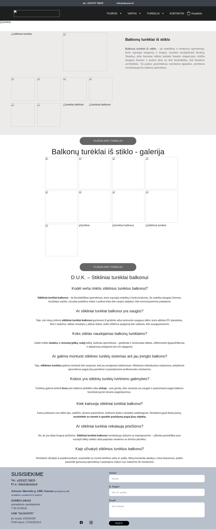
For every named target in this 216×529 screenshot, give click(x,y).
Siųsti (119, 523)
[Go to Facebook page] (81, 522)
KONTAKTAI (177, 13)
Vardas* (113, 473)
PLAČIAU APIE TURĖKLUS (108, 141)
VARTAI (132, 13)
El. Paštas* (114, 486)
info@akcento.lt (28, 484)
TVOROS (112, 13)
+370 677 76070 (26, 480)
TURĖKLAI (153, 13)
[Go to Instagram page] (91, 522)
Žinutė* (112, 500)
